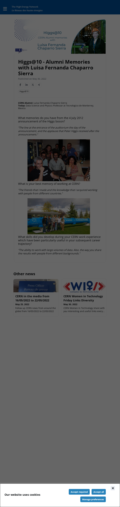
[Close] (113, 488)
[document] (60, 495)
